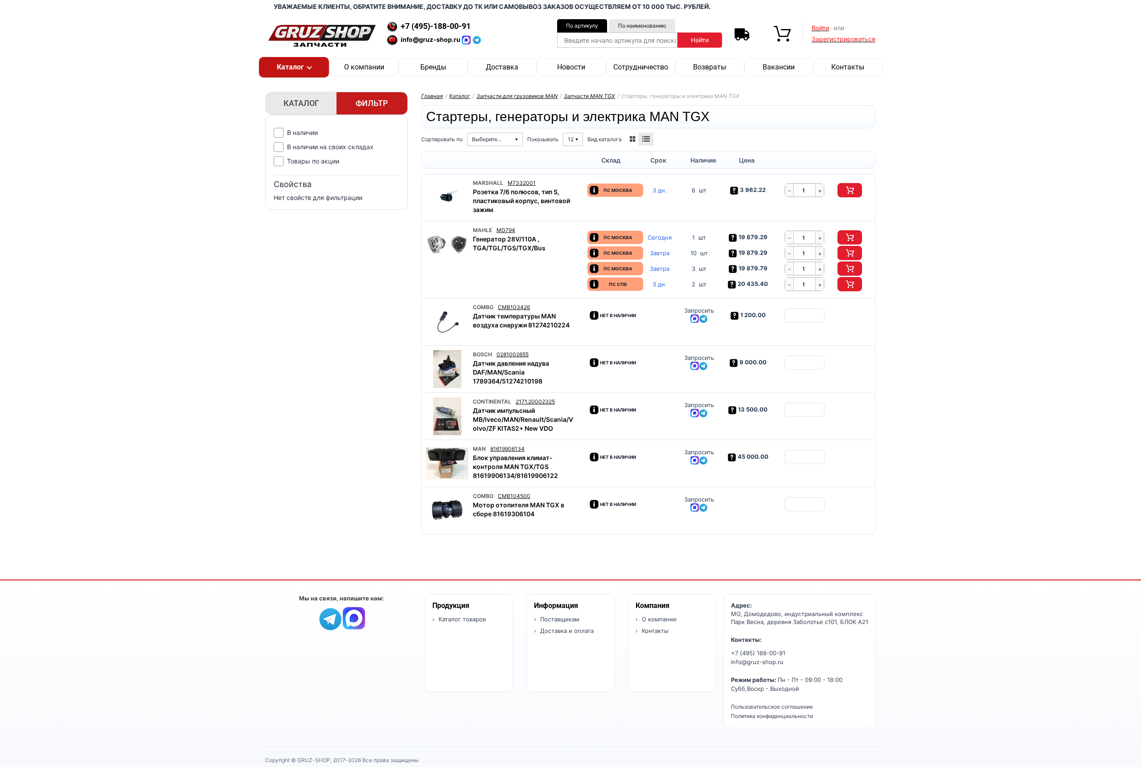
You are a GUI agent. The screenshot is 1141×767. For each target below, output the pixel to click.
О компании (364, 67)
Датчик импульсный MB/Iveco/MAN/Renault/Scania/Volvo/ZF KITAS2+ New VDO (523, 419)
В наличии (302, 132)
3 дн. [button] (660, 190)
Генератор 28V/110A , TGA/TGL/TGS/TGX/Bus (509, 243)
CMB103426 (514, 307)
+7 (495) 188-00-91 (758, 653)
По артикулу (582, 25)
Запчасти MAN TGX (589, 96)
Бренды (433, 67)
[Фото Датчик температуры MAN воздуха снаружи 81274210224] (447, 322)
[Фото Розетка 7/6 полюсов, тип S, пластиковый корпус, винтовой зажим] (447, 197)
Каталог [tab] (301, 103)
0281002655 (513, 354)
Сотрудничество (640, 67)
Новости (571, 67)
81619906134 (507, 448)
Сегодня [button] (660, 238)
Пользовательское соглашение (772, 706)
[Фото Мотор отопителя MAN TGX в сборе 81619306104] (447, 511)
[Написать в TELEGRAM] (476, 39)
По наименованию (642, 25)
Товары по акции (313, 161)
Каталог (459, 96)
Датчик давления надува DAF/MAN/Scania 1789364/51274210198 (511, 372)
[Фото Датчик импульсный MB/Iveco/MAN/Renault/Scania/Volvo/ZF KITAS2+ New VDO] (447, 416)
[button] (294, 67)
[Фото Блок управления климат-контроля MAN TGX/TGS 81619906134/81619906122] (447, 463)
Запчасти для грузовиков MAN (517, 96)
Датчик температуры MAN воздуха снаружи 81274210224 (521, 320)
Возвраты (709, 67)
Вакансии (779, 67)
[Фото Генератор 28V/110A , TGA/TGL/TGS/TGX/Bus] (447, 245)
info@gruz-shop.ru (757, 661)
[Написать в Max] (354, 617)
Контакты (847, 67)
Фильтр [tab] (372, 103)
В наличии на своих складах (330, 147)
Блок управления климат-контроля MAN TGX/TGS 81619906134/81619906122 (515, 466)
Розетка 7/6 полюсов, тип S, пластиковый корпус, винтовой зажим (521, 200)
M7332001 (522, 183)
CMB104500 (514, 496)
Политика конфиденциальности (772, 716)
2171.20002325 (535, 401)
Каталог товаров (461, 619)
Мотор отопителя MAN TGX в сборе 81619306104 (518, 509)
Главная (432, 96)
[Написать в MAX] (467, 39)
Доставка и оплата (566, 630)
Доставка (502, 67)
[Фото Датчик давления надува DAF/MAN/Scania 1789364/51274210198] (447, 369)
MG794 (506, 230)
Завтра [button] (659, 253)
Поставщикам (558, 619)
